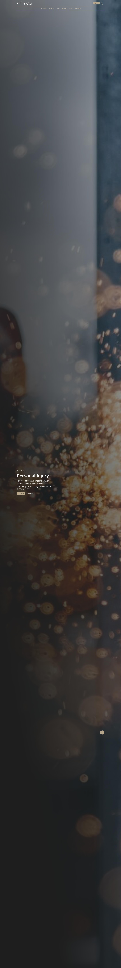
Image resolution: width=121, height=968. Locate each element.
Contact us (21, 493)
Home (18, 471)
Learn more (30, 493)
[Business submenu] (54, 8)
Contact (96, 3)
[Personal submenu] (46, 8)
